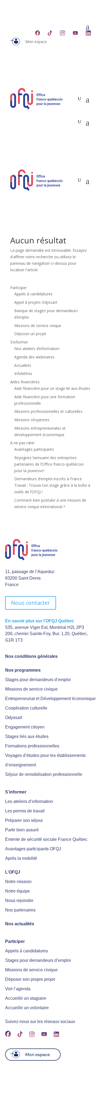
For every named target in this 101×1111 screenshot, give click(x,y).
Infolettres (23, 373)
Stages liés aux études (26, 736)
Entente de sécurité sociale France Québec (46, 839)
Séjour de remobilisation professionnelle (43, 774)
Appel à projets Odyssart (35, 302)
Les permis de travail (25, 811)
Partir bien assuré (22, 830)
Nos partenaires (20, 910)
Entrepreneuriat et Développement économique (50, 698)
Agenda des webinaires (34, 357)
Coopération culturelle (26, 708)
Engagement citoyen (24, 727)
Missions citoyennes (32, 419)
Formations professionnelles (32, 746)
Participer (18, 287)
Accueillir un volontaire (27, 1007)
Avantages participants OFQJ (33, 849)
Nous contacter (30, 602)
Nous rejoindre (19, 900)
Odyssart (13, 717)
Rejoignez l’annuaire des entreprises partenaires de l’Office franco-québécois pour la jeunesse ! (49, 464)
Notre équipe (17, 891)
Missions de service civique (37, 325)
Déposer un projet (30, 333)
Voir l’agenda (17, 988)
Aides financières (25, 381)
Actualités (22, 365)
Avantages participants (34, 449)
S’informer (19, 342)
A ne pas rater (22, 442)
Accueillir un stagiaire (25, 998)
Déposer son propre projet (30, 979)
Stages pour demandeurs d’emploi (38, 679)
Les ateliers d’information (29, 801)
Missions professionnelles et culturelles (48, 411)
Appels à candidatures (33, 293)
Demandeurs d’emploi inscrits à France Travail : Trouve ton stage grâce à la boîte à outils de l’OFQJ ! (52, 485)
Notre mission (18, 881)
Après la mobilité (21, 858)
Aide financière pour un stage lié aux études (52, 388)
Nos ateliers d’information (37, 348)
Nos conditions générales (31, 656)
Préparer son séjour (24, 820)
